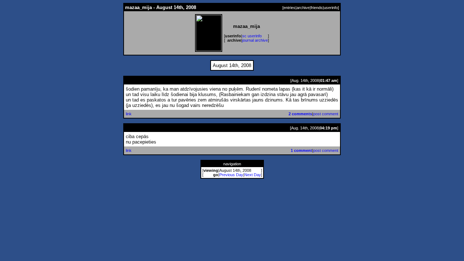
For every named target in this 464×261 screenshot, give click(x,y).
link (129, 114)
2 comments (300, 114)
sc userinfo (252, 36)
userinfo (331, 7)
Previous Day (231, 175)
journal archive (255, 40)
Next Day (252, 175)
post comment (325, 114)
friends (317, 7)
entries (289, 7)
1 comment (301, 150)
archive (303, 7)
